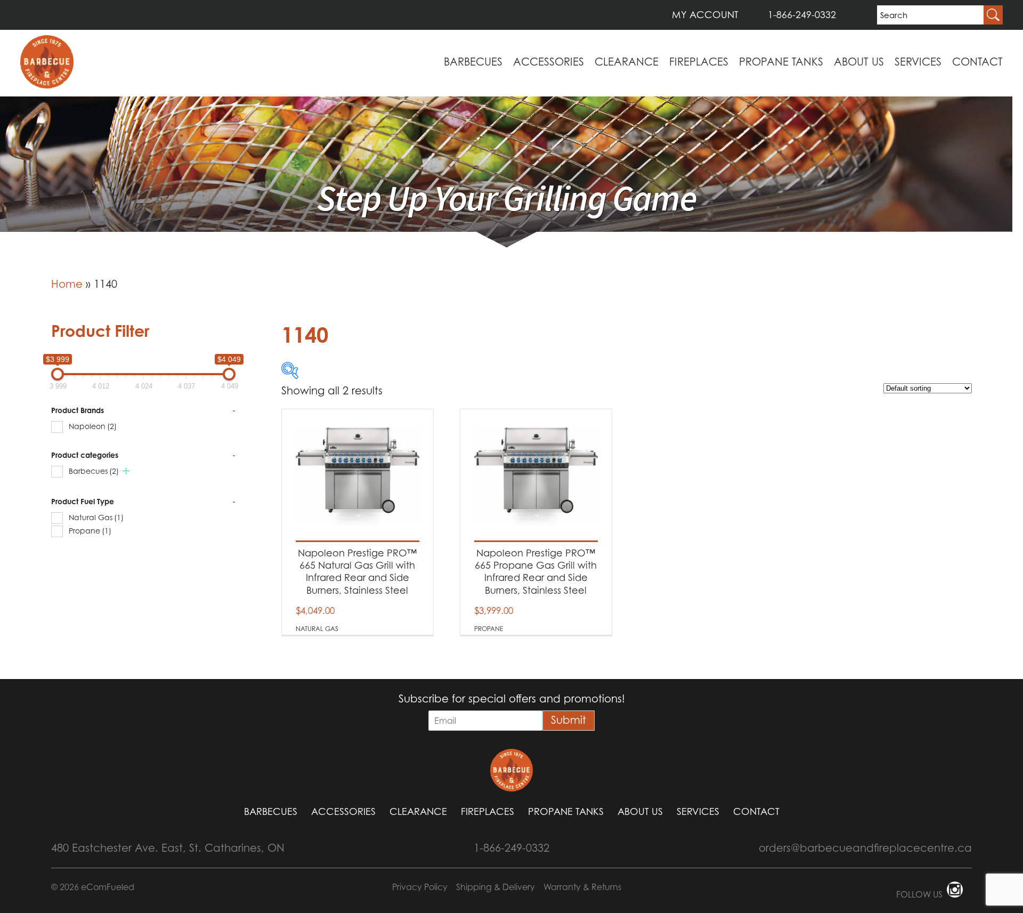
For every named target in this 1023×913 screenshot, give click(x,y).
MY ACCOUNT (705, 14)
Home (67, 284)
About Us (859, 61)
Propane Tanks (781, 61)
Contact (977, 61)
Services (918, 61)
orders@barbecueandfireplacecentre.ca (865, 848)
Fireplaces (698, 61)
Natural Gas (96, 517)
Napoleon (93, 426)
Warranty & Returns (582, 887)
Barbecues (473, 61)
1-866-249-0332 (802, 14)
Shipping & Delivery (495, 887)
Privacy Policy (420, 887)
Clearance (627, 61)
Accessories (548, 61)
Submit (568, 720)
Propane (90, 530)
